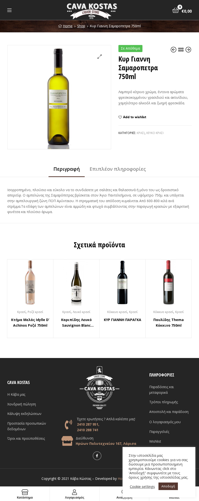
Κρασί (141, 133)
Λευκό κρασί (155, 133)
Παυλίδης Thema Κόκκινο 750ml (168, 322)
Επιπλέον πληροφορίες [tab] (118, 169)
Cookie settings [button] (142, 486)
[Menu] (9, 10)
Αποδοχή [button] (168, 486)
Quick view (36, 285)
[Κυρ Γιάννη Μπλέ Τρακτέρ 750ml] (174, 50)
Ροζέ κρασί (35, 312)
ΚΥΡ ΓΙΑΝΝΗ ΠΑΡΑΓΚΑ (122, 319)
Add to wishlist (134, 117)
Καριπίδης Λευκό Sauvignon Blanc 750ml (76, 322)
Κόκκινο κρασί (117, 312)
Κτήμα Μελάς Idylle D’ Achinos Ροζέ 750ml (30, 322)
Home (68, 26)
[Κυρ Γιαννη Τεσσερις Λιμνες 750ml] (188, 50)
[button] (99, 56)
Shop (81, 26)
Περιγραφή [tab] (66, 169)
